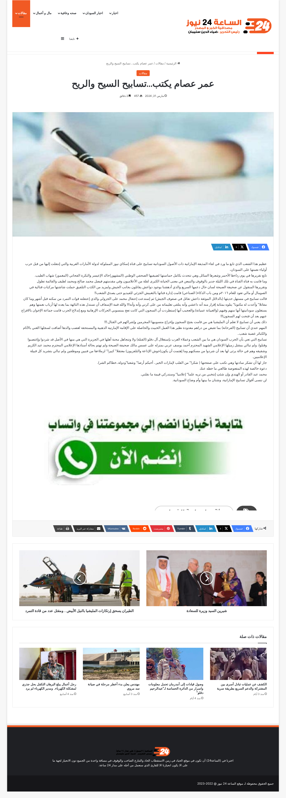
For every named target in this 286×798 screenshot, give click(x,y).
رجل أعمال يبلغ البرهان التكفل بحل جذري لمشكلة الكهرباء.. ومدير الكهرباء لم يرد (49, 686)
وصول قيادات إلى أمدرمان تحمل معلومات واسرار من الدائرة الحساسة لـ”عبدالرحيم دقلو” (175, 688)
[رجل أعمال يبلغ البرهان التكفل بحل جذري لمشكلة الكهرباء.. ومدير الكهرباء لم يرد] (47, 664)
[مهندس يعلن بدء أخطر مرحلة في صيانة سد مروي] (111, 664)
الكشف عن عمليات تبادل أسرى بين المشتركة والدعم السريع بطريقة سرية (242, 686)
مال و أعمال (44, 13)
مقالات (22, 13)
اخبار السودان (94, 13)
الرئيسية (171, 63)
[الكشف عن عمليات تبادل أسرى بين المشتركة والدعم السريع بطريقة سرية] (238, 664)
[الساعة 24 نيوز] (228, 26)
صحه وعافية (68, 13)
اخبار (115, 13)
